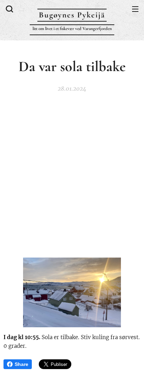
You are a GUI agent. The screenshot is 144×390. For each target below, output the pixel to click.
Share (21, 364)
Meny (135, 9)
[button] (9, 8)
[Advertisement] (72, 174)
